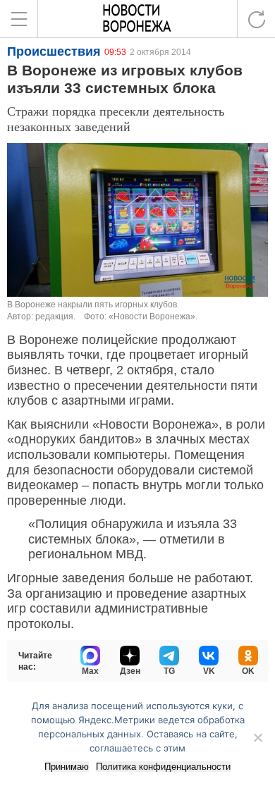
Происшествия (54, 51)
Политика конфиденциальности (163, 766)
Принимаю (66, 766)
